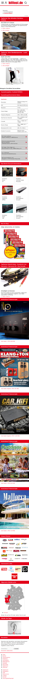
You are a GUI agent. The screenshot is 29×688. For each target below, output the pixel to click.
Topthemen (5, 666)
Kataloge (5, 663)
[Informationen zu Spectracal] (25, 555)
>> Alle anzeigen (5, 30)
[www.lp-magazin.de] (25, 571)
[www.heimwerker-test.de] (18, 571)
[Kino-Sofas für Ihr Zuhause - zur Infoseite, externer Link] (14, 41)
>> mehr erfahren (5, 261)
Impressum (5, 669)
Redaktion (5, 658)
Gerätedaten (6, 660)
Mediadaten (5, 671)
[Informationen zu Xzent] (17, 558)
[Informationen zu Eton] (24, 544)
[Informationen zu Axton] (17, 540)
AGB (4, 672)
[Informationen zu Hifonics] (25, 548)
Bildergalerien (6, 661)
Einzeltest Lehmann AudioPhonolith (20, 180)
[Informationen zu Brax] (24, 540)
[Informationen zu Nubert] (4, 555)
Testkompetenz (6, 657)
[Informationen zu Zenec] (24, 558)
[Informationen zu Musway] (23, 550)
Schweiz (6, 612)
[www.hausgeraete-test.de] (11, 571)
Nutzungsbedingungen (8, 678)
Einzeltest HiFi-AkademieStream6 (19, 198)
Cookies (5, 675)
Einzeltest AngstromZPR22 (4, 198)
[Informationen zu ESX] (18, 544)
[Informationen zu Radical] (18, 555)
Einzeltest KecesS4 (4, 180)
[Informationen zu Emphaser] (12, 544)
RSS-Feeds (5, 664)
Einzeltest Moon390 (4, 217)
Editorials (5, 667)
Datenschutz (6, 674)
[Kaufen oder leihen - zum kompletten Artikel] (14, 76)
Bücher (4, 656)
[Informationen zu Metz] (16, 551)
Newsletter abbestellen (7, 650)
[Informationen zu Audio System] (10, 540)
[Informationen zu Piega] (11, 555)
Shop (4, 654)
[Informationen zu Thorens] (4, 559)
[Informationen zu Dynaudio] (5, 543)
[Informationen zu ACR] (4, 540)
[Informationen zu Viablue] (11, 559)
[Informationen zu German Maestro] (4, 548)
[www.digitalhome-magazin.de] (4, 571)
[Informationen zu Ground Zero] (11, 548)
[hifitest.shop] (14, 579)
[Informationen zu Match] (9, 550)
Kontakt (4, 677)
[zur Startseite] (16, 3)
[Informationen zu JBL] (4, 551)
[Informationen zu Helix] (18, 548)
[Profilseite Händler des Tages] (14, 628)
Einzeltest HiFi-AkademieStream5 (19, 217)
